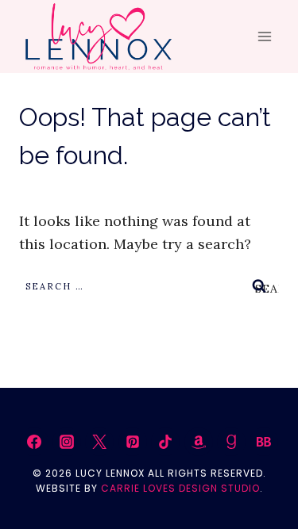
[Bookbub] (264, 441)
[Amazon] (198, 441)
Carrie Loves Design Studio (180, 488)
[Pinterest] (132, 441)
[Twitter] (99, 441)
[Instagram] (66, 441)
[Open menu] (264, 37)
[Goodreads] (231, 441)
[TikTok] (165, 441)
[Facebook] (34, 441)
